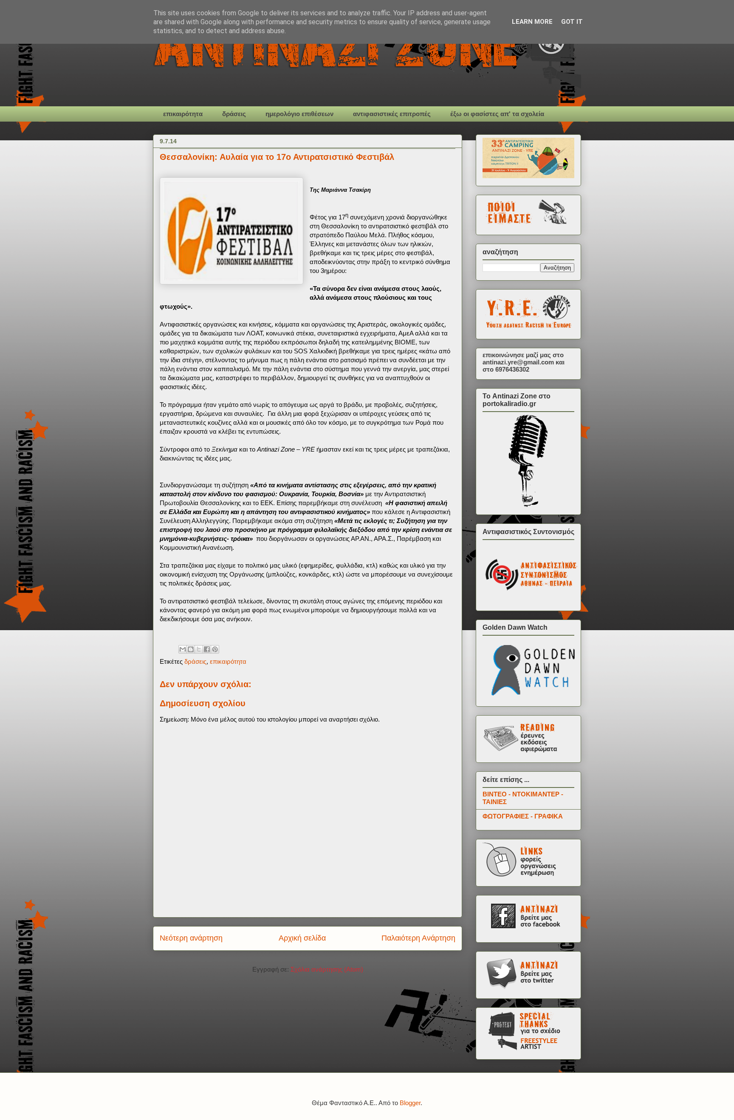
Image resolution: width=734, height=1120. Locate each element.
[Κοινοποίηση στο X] (199, 649)
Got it (572, 22)
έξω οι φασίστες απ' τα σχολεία (497, 113)
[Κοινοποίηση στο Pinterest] (215, 649)
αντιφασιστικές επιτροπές (392, 113)
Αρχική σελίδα (302, 938)
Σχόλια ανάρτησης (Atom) (327, 969)
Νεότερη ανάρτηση (191, 938)
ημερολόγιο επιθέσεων (299, 113)
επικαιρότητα (183, 113)
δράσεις (234, 113)
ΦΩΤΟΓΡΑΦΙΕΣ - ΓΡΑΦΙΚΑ (523, 816)
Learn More (532, 22)
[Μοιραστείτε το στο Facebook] (207, 649)
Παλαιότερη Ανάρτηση (418, 938)
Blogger (410, 1102)
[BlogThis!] (190, 649)
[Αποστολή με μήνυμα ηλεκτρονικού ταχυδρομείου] (182, 649)
